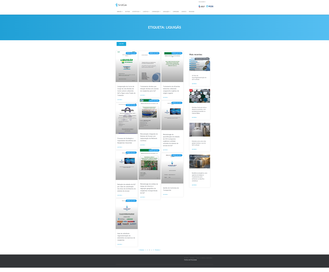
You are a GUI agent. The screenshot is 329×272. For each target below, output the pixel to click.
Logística (145, 11)
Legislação (166, 11)
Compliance (176, 11)
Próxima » (157, 250)
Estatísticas (135, 11)
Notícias (127, 11)
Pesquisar (191, 11)
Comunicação (156, 11)
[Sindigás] (121, 5)
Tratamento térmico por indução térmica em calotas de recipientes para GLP (149, 89)
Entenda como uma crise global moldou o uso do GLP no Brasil (199, 143)
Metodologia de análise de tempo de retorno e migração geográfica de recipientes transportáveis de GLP (149, 188)
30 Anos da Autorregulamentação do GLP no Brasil (199, 77)
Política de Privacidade (190, 260)
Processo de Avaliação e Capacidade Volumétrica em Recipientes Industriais (126, 141)
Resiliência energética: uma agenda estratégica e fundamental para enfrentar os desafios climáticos (199, 177)
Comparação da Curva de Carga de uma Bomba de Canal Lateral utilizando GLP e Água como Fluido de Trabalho (126, 91)
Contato (183, 11)
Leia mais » (119, 99)
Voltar (121, 44)
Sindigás (119, 11)
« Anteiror (141, 250)
